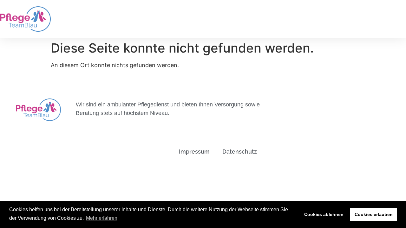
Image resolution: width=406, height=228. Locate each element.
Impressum (194, 151)
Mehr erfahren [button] (101, 218)
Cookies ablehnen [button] (324, 214)
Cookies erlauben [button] (374, 214)
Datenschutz (239, 151)
